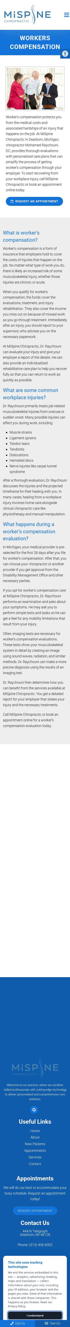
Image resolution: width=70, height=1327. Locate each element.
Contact (35, 1164)
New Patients (35, 1144)
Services (35, 1157)
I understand (35, 1315)
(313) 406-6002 (40, 1245)
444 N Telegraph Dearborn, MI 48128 (35, 1232)
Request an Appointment (36, 201)
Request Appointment (35, 1210)
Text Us (54, 1323)
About (35, 1137)
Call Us (19, 1323)
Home (35, 1131)
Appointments (35, 1150)
